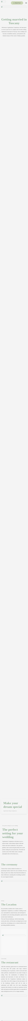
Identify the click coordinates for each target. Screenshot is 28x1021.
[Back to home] (3, 3)
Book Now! (18, 3)
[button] (26, 3)
